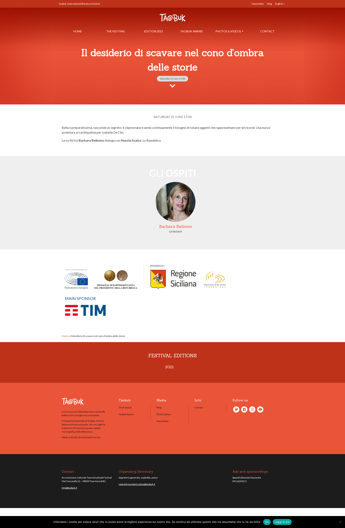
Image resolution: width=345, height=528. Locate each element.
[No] (340, 522)
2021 (169, 367)
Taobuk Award (191, 31)
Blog (269, 3)
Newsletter (258, 3)
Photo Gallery (164, 414)
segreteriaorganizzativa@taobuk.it (137, 484)
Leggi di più (282, 521)
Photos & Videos (228, 31)
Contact (267, 31)
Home (77, 31)
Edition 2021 (153, 31)
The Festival (115, 31)
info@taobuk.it (69, 487)
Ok (267, 521)
